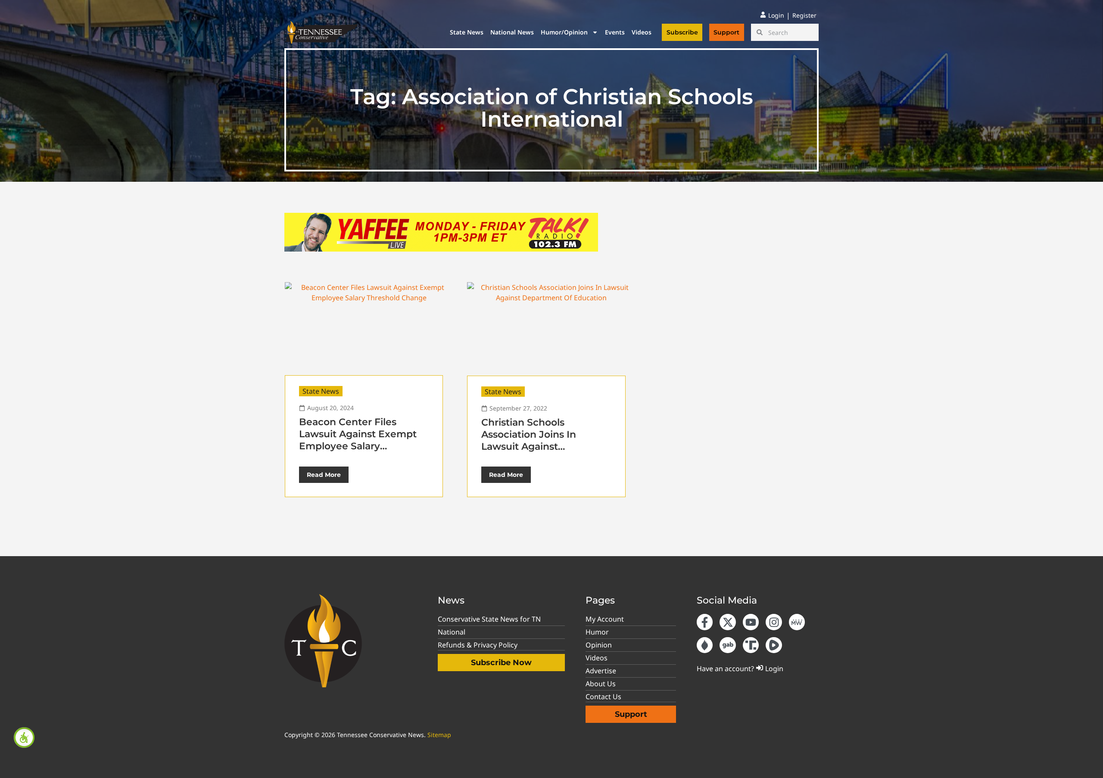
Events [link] (615, 32)
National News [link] (512, 32)
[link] (24, 737)
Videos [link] (641, 32)
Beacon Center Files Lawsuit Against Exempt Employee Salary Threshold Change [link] (358, 440)
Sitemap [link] (439, 735)
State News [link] (466, 32)
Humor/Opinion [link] (564, 32)
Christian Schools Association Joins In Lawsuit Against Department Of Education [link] (544, 440)
